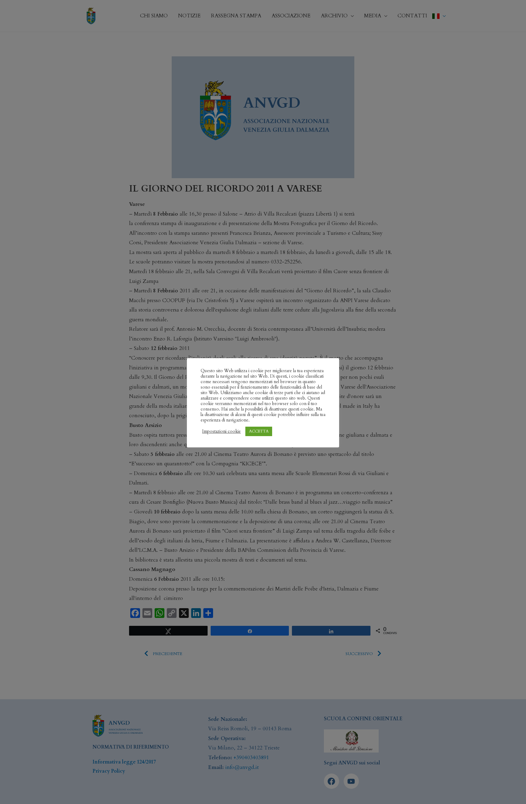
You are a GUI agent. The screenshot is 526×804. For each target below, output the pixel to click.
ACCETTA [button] (258, 431)
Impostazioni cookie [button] (221, 431)
